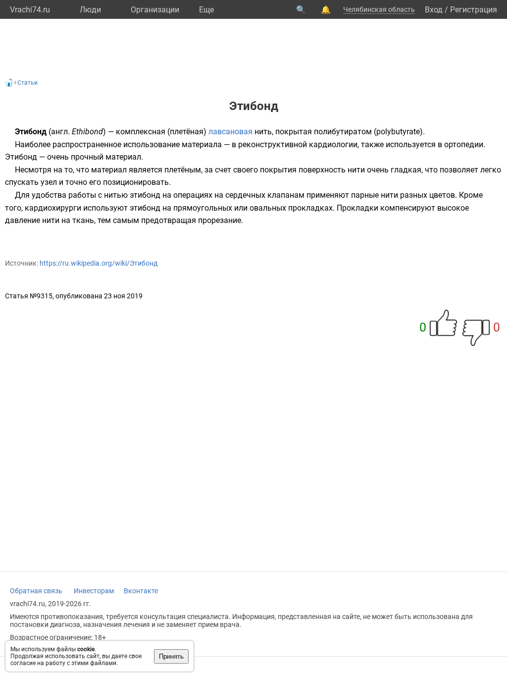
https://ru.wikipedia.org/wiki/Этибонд (98, 263)
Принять (171, 656)
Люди (90, 9)
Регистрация (473, 9)
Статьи (27, 82)
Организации (155, 9)
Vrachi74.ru (30, 9)
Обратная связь (36, 591)
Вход (434, 9)
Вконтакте (141, 591)
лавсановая (230, 131)
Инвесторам (94, 591)
